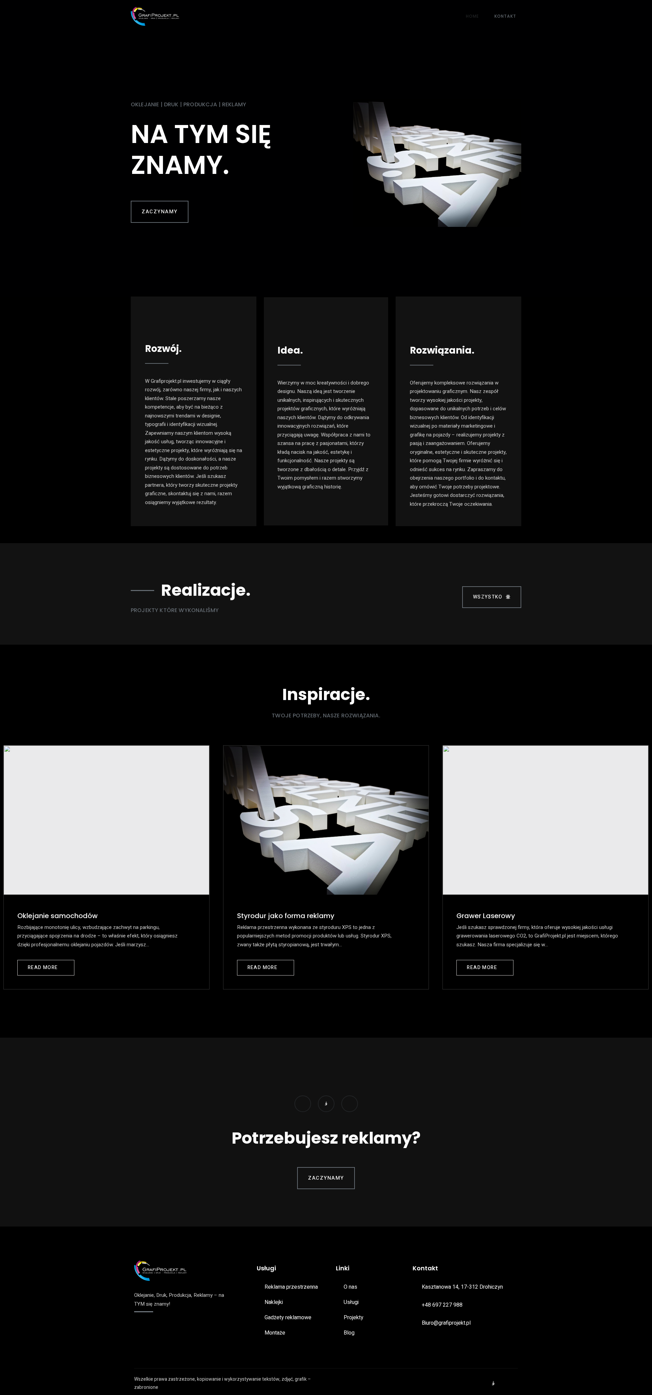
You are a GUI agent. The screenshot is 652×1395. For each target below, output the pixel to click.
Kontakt (505, 16)
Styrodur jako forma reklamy (285, 915)
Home (472, 16)
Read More (43, 967)
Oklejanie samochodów (57, 915)
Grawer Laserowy (485, 915)
